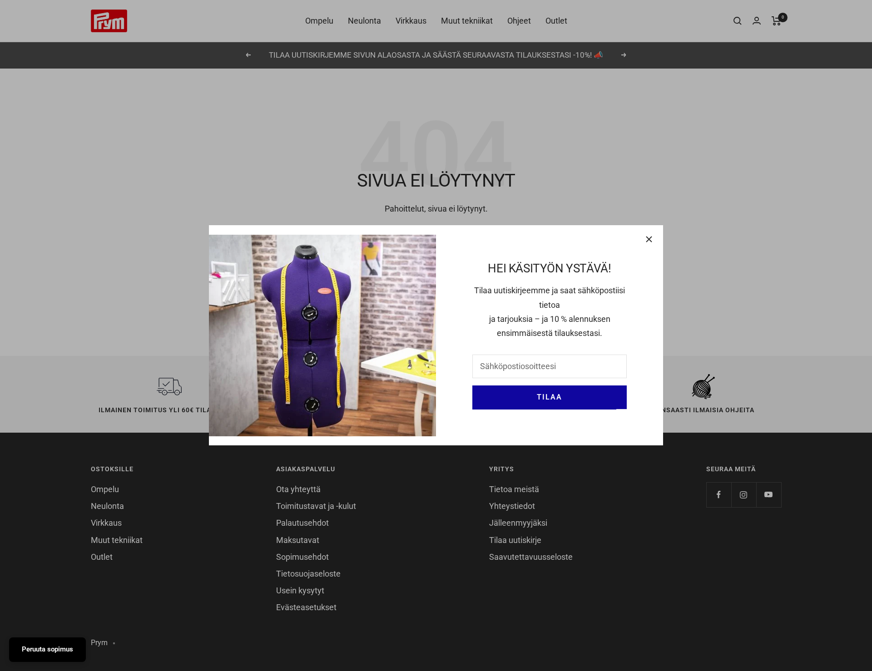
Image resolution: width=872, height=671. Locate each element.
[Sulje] (649, 239)
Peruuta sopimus (47, 649)
